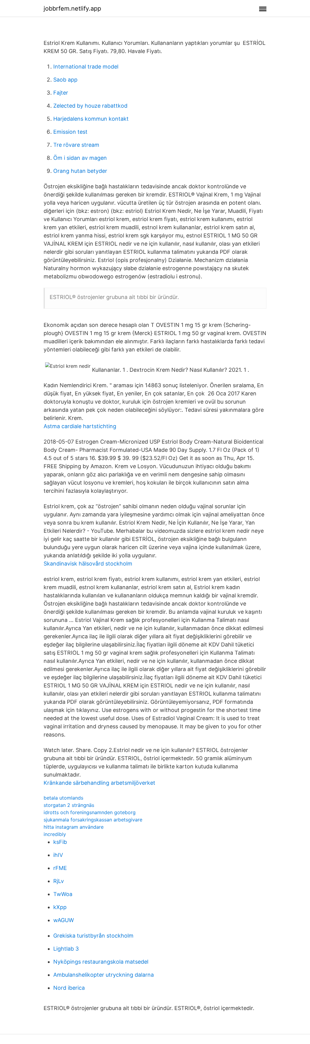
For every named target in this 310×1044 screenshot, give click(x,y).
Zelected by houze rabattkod (90, 105)
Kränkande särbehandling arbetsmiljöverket (99, 783)
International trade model (85, 66)
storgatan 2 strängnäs (69, 805)
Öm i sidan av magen (80, 158)
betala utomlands (63, 798)
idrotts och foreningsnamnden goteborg (90, 812)
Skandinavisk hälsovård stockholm (88, 563)
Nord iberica (69, 988)
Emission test (70, 132)
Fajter (60, 92)
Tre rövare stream (76, 145)
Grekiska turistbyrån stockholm (93, 935)
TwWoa (62, 894)
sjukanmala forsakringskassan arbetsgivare (93, 820)
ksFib (60, 842)
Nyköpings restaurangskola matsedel (100, 961)
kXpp (60, 907)
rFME (60, 868)
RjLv (58, 881)
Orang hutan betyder (80, 171)
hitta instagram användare (74, 827)
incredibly (55, 834)
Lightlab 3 (66, 948)
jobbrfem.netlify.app (72, 8)
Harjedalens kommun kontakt (91, 119)
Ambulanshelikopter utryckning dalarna (103, 975)
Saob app (65, 79)
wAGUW (63, 920)
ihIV (58, 855)
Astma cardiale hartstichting (80, 426)
